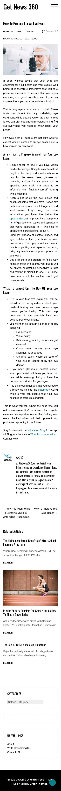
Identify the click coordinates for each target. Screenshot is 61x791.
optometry (44, 389)
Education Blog (12, 38)
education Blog (36, 430)
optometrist (16, 218)
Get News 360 (20, 6)
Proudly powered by (25, 779)
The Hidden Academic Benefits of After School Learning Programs (29, 542)
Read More (8, 562)
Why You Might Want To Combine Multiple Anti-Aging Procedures (16, 512)
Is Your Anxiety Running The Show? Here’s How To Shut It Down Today (29, 612)
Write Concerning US (19, 748)
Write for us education (42, 434)
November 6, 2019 (12, 31)
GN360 (30, 31)
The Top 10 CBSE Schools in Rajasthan (24, 644)
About (10, 744)
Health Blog (30, 38)
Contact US (13, 752)
